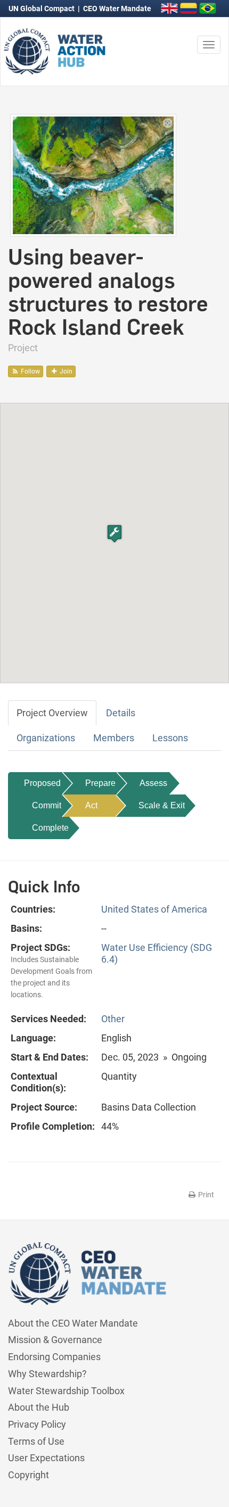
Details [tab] (120, 712)
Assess (153, 783)
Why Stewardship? (47, 1373)
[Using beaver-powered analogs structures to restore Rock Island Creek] (93, 174)
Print (205, 1194)
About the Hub (38, 1407)
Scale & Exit (161, 805)
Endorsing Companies (54, 1356)
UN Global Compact (42, 8)
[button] (114, 533)
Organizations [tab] (46, 737)
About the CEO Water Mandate (73, 1323)
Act (91, 805)
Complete (50, 827)
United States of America (154, 909)
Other (113, 1018)
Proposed (42, 783)
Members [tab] (113, 737)
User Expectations (46, 1457)
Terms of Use (36, 1441)
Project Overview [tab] (52, 712)
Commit (46, 805)
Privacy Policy (37, 1424)
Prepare (100, 783)
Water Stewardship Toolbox (66, 1390)
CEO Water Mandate (117, 8)
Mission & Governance (55, 1339)
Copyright (28, 1474)
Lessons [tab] (170, 737)
